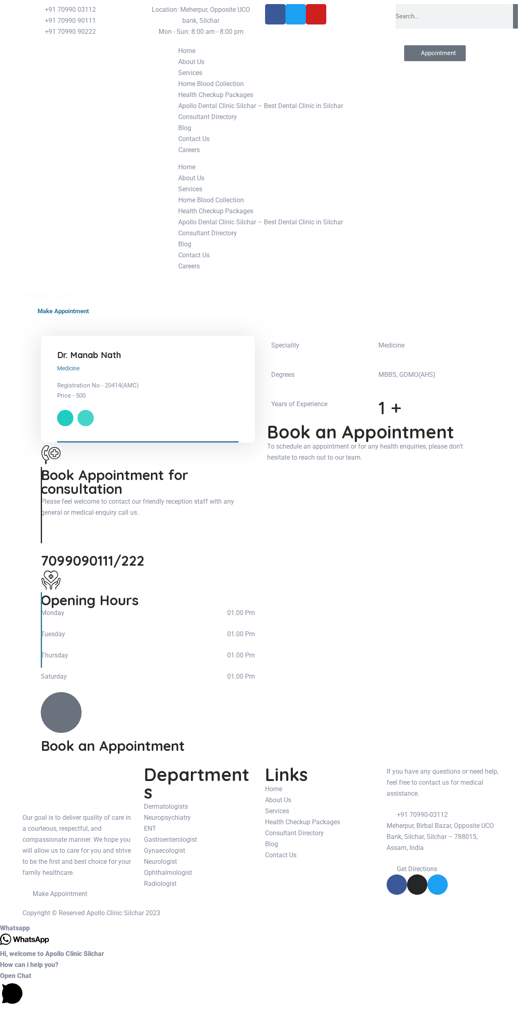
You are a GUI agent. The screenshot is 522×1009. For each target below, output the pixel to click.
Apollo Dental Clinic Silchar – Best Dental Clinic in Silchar (260, 106)
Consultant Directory (207, 117)
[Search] (515, 16)
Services (190, 73)
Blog (184, 128)
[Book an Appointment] (61, 712)
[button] (261, 928)
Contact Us (194, 139)
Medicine (68, 368)
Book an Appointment (113, 746)
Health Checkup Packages (215, 95)
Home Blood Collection (211, 84)
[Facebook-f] (397, 884)
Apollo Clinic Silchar (115, 913)
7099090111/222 (92, 560)
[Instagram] (417, 884)
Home (186, 51)
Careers (189, 150)
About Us (191, 62)
